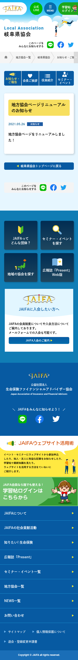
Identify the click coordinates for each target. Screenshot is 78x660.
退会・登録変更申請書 (22, 641)
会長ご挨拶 (30, 80)
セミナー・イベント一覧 (22, 571)
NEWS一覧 (12, 600)
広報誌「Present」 (18, 557)
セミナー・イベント (65, 81)
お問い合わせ (14, 615)
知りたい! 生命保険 (18, 542)
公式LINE (36, 8)
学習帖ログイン (67, 9)
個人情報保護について (51, 631)
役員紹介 (47, 80)
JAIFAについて (15, 513)
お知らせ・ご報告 (12, 80)
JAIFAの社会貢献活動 (20, 527)
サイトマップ (17, 631)
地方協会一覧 (14, 586)
